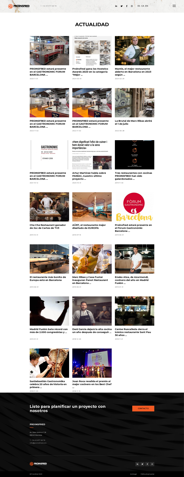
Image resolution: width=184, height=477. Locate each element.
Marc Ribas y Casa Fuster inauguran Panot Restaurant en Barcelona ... (90, 280)
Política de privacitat (147, 474)
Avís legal (133, 474)
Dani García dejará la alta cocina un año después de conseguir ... (92, 331)
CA (142, 6)
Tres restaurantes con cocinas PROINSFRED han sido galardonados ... (133, 176)
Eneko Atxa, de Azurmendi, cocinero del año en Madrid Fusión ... (132, 280)
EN (146, 6)
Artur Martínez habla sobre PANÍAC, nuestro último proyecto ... (89, 176)
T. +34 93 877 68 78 (48, 6)
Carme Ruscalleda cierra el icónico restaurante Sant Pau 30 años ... (133, 332)
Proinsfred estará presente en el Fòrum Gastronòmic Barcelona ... (133, 228)
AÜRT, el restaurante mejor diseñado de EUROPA (89, 226)
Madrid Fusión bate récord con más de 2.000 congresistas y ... (49, 331)
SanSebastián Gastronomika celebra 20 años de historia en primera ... (48, 384)
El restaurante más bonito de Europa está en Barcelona (48, 279)
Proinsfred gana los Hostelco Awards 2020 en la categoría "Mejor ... (90, 71)
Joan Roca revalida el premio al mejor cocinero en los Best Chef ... (91, 384)
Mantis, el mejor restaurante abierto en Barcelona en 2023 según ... (133, 71)
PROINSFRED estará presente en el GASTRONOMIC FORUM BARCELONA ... (48, 71)
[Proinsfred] (18, 6)
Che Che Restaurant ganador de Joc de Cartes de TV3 (48, 226)
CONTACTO (143, 408)
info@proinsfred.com (38, 443)
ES (139, 6)
